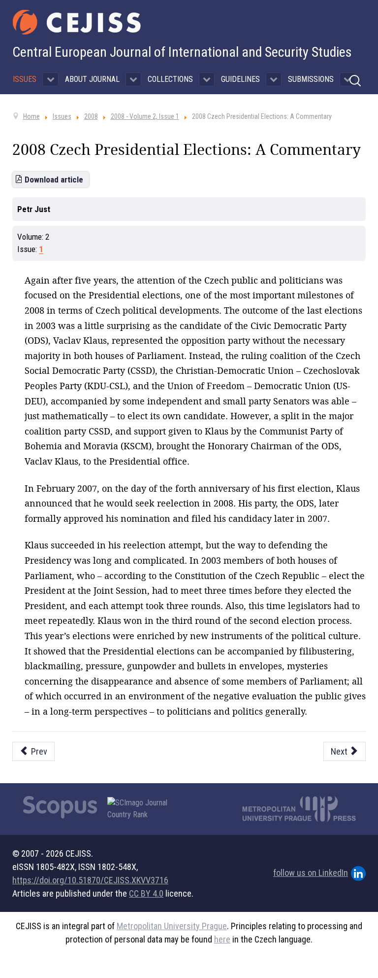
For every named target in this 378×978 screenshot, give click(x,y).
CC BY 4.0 (146, 893)
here (222, 939)
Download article (54, 179)
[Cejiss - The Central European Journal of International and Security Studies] (76, 22)
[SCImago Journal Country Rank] (142, 809)
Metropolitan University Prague (172, 926)
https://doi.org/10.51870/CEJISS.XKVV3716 (90, 880)
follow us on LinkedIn (310, 873)
